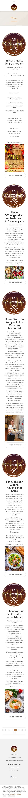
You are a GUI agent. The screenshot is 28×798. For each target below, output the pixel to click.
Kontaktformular (15, 175)
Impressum (15, 754)
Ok (4, 796)
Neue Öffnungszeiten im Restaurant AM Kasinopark (14, 217)
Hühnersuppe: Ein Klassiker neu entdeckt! (14, 614)
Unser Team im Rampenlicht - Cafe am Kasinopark (14, 324)
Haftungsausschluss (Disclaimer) (14, 760)
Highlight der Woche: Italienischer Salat (14, 486)
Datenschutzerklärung (15, 757)
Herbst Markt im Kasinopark (14, 62)
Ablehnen (11, 796)
